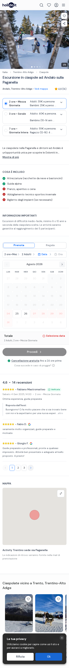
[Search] (41, 5)
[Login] (56, 5)
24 (8, 313)
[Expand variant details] (61, 102)
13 (34, 296)
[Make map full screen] (60, 493)
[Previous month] (7, 264)
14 (43, 296)
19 (25, 305)
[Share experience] (64, 23)
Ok (49, 656)
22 (52, 305)
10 (8, 296)
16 (60, 296)
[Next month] (62, 264)
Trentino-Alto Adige (23, 72)
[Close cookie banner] (62, 638)
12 (26, 296)
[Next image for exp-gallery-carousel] (65, 39)
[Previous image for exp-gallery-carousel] (3, 39)
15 (52, 296)
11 (17, 296)
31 (43, 278)
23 (60, 305)
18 (17, 305)
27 (8, 278)
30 (34, 278)
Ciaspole (44, 72)
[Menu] (63, 5)
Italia (5, 72)
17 (8, 305)
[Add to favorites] (64, 16)
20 (34, 305)
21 (43, 305)
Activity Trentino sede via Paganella (25, 550)
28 (16, 278)
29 (25, 278)
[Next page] (31, 468)
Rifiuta (20, 656)
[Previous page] (6, 468)
